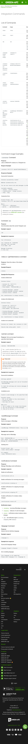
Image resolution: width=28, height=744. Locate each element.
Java (2, 625)
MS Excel (16, 579)
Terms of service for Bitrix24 (7, 647)
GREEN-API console (16, 212)
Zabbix (15, 587)
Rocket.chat (16, 583)
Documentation (4, 577)
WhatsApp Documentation (11, 6)
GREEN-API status (5, 608)
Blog (2, 590)
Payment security (5, 637)
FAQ (2, 596)
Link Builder (3, 602)
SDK (2, 579)
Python (2, 613)
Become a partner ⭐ (6, 598)
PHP (2, 621)
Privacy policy (4, 639)
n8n (14, 592)
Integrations (4, 583)
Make (15, 577)
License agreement (5, 635)
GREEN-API (3, 653)
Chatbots (3, 581)
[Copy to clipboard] (26, 169)
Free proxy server (5, 606)
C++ (2, 623)
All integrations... (17, 594)
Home (2, 6)
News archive (4, 594)
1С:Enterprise (4, 619)
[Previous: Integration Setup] (3, 569)
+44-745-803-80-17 (16, 709)
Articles (3, 587)
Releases (3, 585)
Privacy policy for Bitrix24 (7, 649)
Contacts (3, 604)
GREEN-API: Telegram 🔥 (7, 662)
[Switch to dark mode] (22, 2)
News (2, 592)
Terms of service (5, 633)
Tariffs (2, 600)
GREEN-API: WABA (5, 655)
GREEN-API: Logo (5, 641)
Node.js (3, 615)
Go (1, 628)
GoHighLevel (16, 581)
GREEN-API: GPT (5, 658)
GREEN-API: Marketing (6, 660)
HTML (2, 617)
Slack (15, 590)
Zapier (15, 585)
